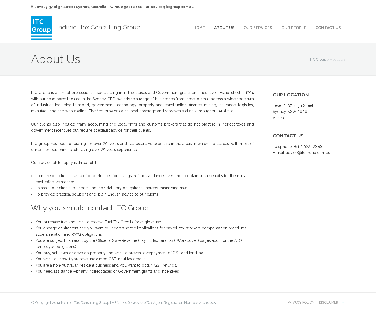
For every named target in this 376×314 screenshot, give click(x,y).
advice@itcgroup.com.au (172, 7)
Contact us (328, 28)
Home (199, 28)
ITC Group (318, 59)
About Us (224, 28)
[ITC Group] (44, 27)
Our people (293, 28)
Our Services (258, 28)
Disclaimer (328, 302)
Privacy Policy (301, 302)
